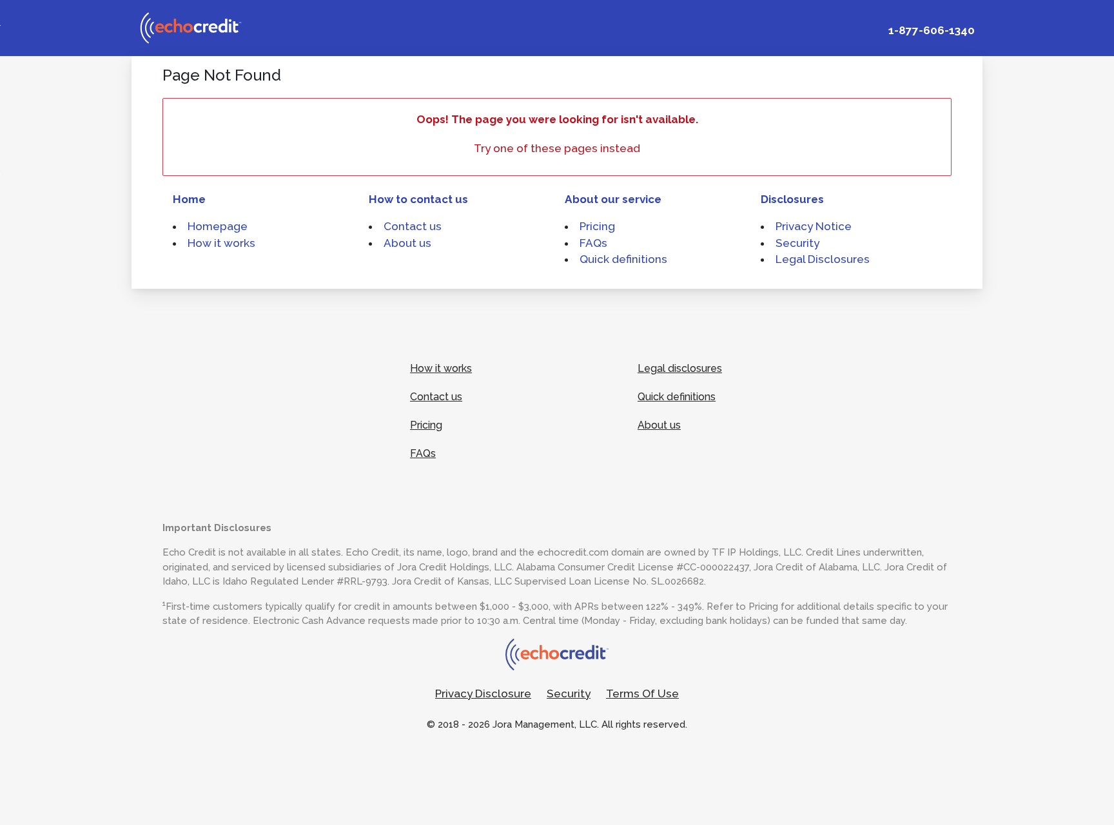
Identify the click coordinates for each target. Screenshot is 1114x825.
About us (407, 243)
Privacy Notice (814, 226)
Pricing (597, 226)
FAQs (593, 243)
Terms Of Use (642, 693)
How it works (221, 243)
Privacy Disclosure (483, 693)
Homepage (218, 226)
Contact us (413, 226)
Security (797, 243)
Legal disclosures (680, 368)
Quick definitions (623, 259)
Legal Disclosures (823, 259)
